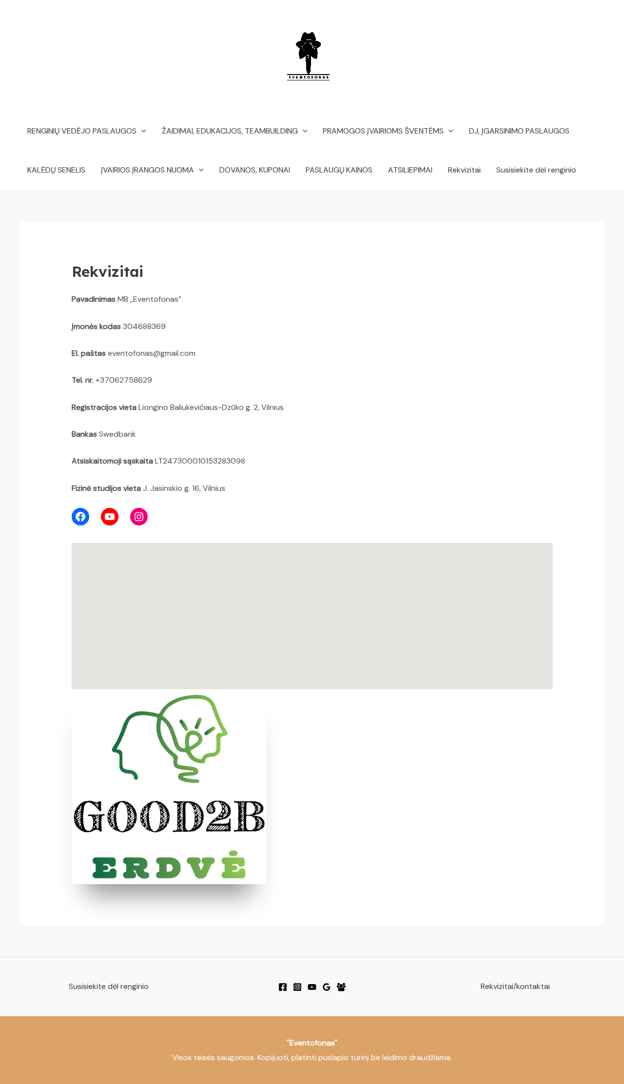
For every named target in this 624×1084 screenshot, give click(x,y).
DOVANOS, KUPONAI (254, 170)
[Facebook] (282, 987)
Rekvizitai (464, 170)
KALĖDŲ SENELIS (56, 170)
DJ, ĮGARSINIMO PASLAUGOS (519, 131)
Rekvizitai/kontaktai (515, 986)
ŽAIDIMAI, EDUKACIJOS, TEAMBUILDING (230, 131)
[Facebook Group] (341, 987)
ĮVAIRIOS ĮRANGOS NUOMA (147, 170)
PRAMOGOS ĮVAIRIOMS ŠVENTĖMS (383, 131)
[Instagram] (297, 987)
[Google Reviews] (326, 987)
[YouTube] (312, 987)
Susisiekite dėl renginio (536, 170)
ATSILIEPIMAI (410, 170)
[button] (141, 131)
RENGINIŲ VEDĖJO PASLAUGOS (81, 131)
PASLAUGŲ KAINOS (339, 170)
